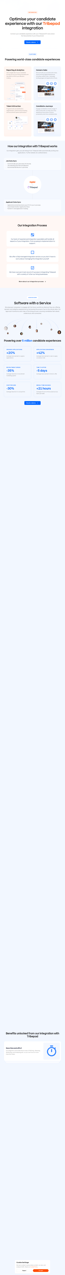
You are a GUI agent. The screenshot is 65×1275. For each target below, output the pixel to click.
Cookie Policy (33, 1267)
